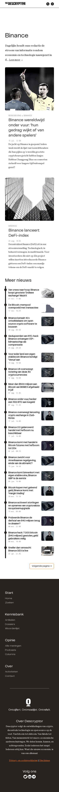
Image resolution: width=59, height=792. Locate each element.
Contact (10, 676)
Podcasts (10, 650)
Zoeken (9, 602)
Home (8, 598)
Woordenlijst (12, 628)
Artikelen (10, 620)
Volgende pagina (41, 566)
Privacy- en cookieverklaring (23, 760)
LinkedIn (29, 777)
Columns (10, 654)
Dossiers (10, 624)
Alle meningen (13, 646)
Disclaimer (44, 760)
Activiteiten (11, 672)
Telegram (34, 777)
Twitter (25, 777)
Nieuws (16, 27)
